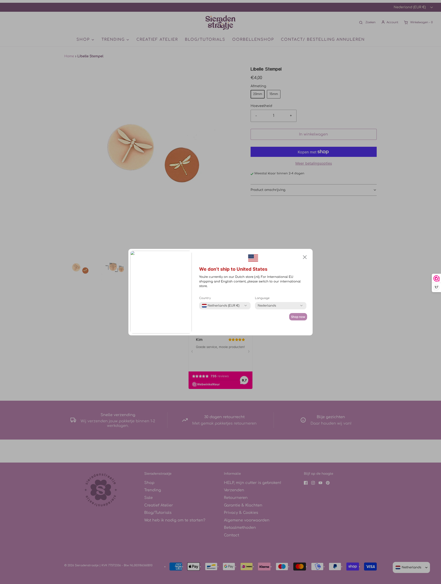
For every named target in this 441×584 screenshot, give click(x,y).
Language (262, 298)
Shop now (298, 317)
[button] (304, 257)
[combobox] (220, 305)
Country (205, 298)
